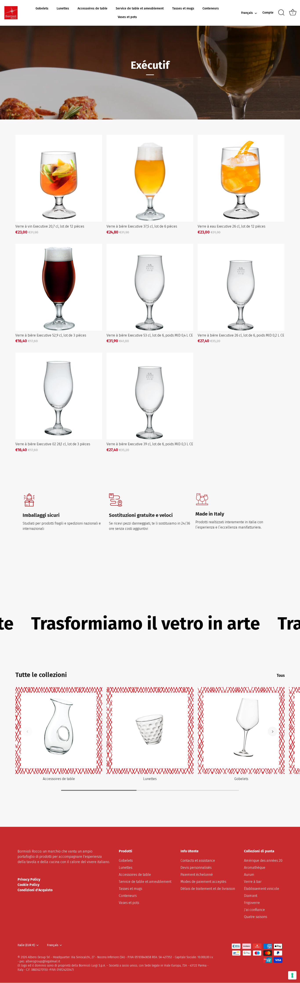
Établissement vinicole (261, 889)
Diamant (250, 896)
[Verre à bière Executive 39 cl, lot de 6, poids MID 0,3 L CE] (150, 396)
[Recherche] (281, 13)
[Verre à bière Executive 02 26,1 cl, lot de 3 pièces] (58, 396)
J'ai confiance (254, 910)
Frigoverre (252, 903)
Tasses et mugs (183, 8)
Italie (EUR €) (26, 945)
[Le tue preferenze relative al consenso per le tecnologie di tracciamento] (292, 975)
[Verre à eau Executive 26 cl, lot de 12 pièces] (241, 178)
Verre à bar (253, 882)
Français (247, 13)
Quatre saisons (255, 917)
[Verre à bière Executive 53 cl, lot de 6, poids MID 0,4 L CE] (150, 287)
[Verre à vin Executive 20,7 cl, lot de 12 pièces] (58, 178)
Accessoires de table (92, 8)
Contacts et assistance (198, 861)
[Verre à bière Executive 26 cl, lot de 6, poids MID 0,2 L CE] (241, 287)
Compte (267, 12)
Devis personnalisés (196, 868)
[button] (27, 731)
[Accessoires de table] (58, 730)
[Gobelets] (241, 730)
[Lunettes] (150, 730)
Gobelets (42, 8)
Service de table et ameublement (140, 8)
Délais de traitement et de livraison (208, 889)
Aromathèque (254, 868)
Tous (281, 675)
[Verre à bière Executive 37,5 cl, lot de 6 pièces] (150, 178)
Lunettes (63, 8)
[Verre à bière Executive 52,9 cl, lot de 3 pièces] (58, 287)
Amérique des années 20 (263, 861)
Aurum (249, 875)
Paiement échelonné (197, 875)
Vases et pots (127, 17)
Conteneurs (210, 8)
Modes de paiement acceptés (203, 882)
